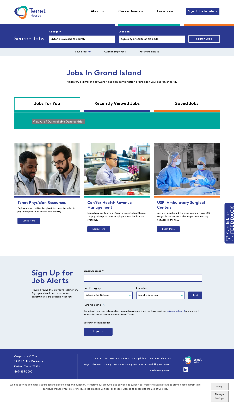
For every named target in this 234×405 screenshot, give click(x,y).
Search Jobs (204, 39)
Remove (103, 305)
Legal (87, 364)
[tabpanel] (117, 120)
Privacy (107, 364)
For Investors (112, 358)
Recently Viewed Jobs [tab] (117, 104)
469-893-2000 (23, 371)
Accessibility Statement (158, 364)
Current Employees (115, 52)
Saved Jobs (81, 52)
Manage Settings (219, 396)
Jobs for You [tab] (47, 104)
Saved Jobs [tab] (187, 104)
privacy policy (174, 311)
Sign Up (98, 331)
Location (124, 32)
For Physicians (139, 358)
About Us (166, 358)
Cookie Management (160, 370)
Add (195, 295)
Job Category (92, 288)
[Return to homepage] (30, 12)
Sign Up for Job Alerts (202, 11)
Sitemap (96, 364)
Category (55, 32)
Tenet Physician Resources (41, 203)
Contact (98, 358)
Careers (125, 358)
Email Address (94, 271)
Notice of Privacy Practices (128, 364)
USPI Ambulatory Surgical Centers (181, 205)
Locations (165, 11)
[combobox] (152, 39)
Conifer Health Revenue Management (109, 205)
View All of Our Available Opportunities (58, 121)
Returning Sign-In (149, 52)
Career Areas (129, 11)
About (96, 11)
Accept (219, 386)
